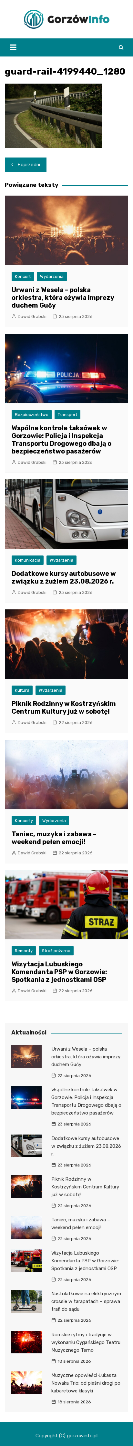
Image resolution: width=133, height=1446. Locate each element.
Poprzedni (29, 164)
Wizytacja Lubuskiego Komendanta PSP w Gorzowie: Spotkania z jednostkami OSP (59, 971)
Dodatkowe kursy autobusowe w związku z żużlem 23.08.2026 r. (64, 577)
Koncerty (24, 820)
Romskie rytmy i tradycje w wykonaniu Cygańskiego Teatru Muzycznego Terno (85, 1342)
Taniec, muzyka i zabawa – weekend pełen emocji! (54, 838)
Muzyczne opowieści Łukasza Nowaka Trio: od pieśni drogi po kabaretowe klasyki (85, 1383)
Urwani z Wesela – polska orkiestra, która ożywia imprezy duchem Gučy (63, 297)
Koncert (23, 276)
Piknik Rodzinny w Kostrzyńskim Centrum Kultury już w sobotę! (64, 707)
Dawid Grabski (32, 316)
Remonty (24, 950)
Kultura (22, 690)
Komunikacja (27, 560)
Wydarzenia (52, 276)
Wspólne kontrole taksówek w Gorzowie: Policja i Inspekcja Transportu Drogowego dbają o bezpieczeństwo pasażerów (61, 439)
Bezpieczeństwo (31, 414)
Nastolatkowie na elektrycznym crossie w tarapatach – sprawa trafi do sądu (86, 1301)
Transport (67, 414)
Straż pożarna (56, 950)
